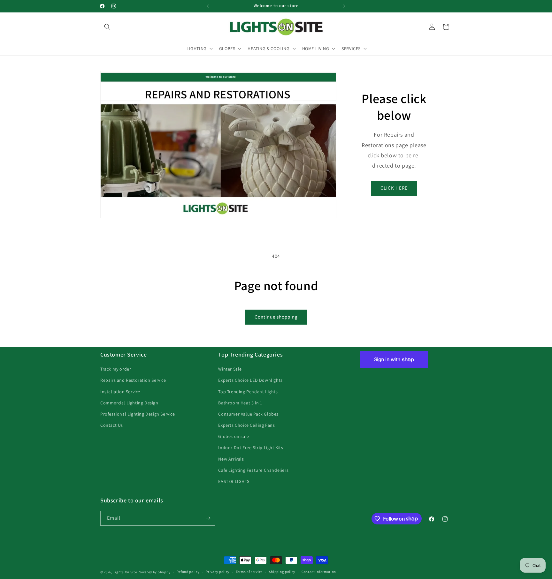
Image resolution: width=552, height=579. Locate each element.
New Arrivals (231, 459)
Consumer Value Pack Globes (248, 414)
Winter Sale (230, 369)
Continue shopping (276, 317)
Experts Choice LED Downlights (250, 380)
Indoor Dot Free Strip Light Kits (250, 447)
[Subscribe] (208, 518)
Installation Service (120, 392)
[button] (107, 27)
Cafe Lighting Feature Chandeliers (253, 470)
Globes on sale (233, 436)
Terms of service (249, 571)
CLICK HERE (394, 188)
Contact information (319, 571)
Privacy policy (217, 571)
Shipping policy (282, 571)
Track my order (115, 369)
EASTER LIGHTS (233, 481)
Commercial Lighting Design (129, 403)
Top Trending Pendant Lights (248, 392)
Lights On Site (125, 572)
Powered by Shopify (154, 572)
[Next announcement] (344, 6)
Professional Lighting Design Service (137, 414)
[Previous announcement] (208, 6)
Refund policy (188, 571)
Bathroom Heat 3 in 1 (240, 403)
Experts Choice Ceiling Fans (246, 425)
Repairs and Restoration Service (133, 380)
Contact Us (111, 425)
